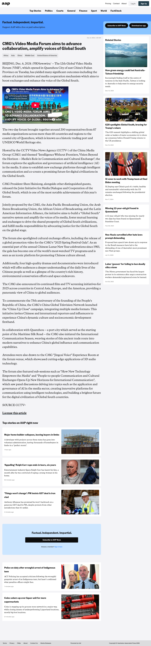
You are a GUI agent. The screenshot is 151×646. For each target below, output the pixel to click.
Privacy (12, 643)
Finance (83, 10)
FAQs (19, 643)
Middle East (29, 55)
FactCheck (116, 10)
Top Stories (35, 10)
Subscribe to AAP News (116, 25)
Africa (6, 55)
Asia (13, 55)
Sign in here (58, 547)
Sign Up (144, 3)
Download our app (139, 25)
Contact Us (34, 643)
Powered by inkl (76, 643)
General (71, 10)
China (20, 55)
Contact (116, 3)
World (104, 10)
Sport (94, 10)
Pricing (108, 3)
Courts (59, 10)
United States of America (47, 55)
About (124, 3)
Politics (49, 10)
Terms (5, 643)
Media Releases (45, 643)
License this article (14, 413)
